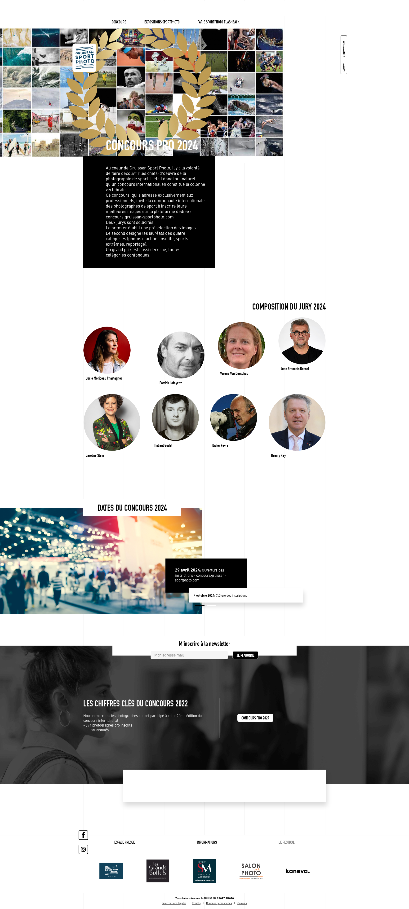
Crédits (196, 903)
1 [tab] (199, 605)
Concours (119, 22)
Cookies (242, 903)
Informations (344, 54)
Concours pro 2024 (255, 718)
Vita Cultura (251, 871)
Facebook (83, 835)
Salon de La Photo (204, 871)
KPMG (298, 871)
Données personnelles (219, 903)
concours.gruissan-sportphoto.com (140, 217)
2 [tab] (211, 605)
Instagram (83, 849)
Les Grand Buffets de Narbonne (158, 871)
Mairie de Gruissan (111, 871)
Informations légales (174, 903)
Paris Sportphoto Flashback (219, 22)
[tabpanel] (234, 585)
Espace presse (124, 842)
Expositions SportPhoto (162, 22)
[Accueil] (84, 54)
